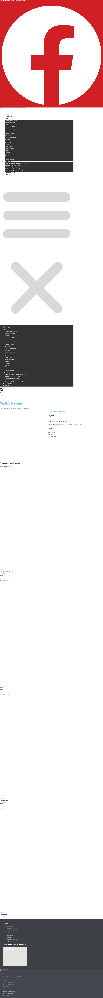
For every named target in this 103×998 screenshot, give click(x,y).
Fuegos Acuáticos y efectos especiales (15, 163)
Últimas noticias (8, 383)
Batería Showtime (9, 133)
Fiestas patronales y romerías (13, 169)
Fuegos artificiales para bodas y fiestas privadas (18, 170)
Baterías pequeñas (12, 131)
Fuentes (7, 150)
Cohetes (7, 144)
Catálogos (6, 328)
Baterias (7, 124)
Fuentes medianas (16, 408)
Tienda (7, 118)
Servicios (8, 161)
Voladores (8, 157)
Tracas (7, 154)
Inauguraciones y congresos (12, 165)
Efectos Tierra (9, 146)
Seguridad (9, 932)
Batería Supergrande (12, 130)
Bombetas (7, 139)
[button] (36, 251)
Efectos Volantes (9, 148)
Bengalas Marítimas (10, 137)
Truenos (7, 156)
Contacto (8, 174)
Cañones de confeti (10, 143)
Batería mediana (11, 128)
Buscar (2, 392)
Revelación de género (11, 120)
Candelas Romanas (10, 141)
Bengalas (7, 135)
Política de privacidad (12, 928)
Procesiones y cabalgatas (12, 167)
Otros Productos (9, 370)
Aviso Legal (10, 926)
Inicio (5, 326)
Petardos (7, 152)
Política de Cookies (12, 930)
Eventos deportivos (10, 122)
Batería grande (11, 126)
